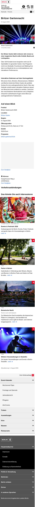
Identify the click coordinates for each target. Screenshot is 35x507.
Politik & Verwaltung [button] (8, 472)
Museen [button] (4, 426)
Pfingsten (6, 400)
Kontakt (5, 457)
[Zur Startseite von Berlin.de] (6, 441)
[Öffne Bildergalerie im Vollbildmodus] (34, 48)
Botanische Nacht (7, 310)
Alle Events (6, 405)
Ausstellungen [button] (6, 415)
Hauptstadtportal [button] (7, 447)
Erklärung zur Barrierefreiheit (12, 466)
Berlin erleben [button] (6, 482)
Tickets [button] (3, 410)
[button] (32, 12)
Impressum (6, 452)
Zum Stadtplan (5, 170)
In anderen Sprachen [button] (8, 492)
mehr (2, 233)
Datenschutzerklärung (10, 461)
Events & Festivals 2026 (9, 226)
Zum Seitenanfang (25, 375)
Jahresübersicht (8, 395)
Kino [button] (2, 420)
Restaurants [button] (5, 431)
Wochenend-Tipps (8, 385)
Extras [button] (3, 487)
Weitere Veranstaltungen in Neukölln (14, 357)
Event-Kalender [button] (6, 380)
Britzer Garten (5, 115)
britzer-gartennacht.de (8, 136)
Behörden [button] (4, 477)
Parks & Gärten (6, 268)
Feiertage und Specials (10, 390)
